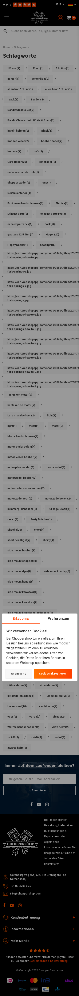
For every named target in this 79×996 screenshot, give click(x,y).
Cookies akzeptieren (52, 673)
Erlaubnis (21, 618)
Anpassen (17, 673)
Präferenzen (58, 618)
